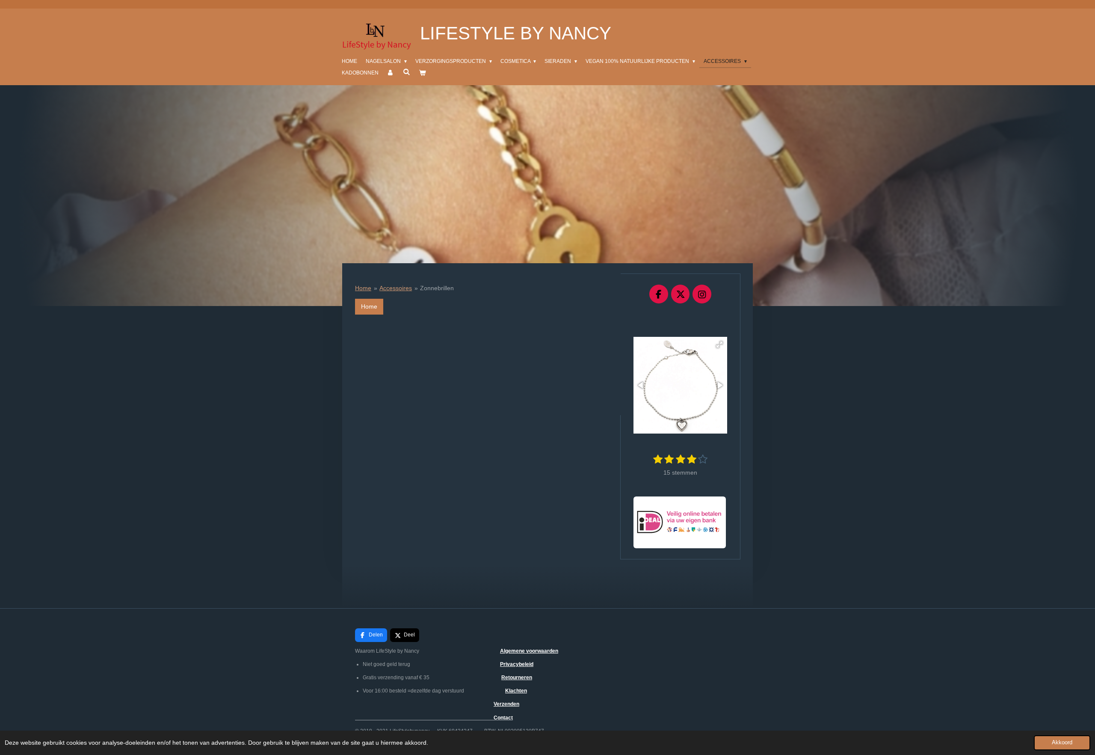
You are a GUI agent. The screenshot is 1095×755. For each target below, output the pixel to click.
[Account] (391, 73)
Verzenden (506, 704)
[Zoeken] (406, 72)
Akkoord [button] (1062, 743)
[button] (719, 344)
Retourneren (516, 678)
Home (363, 288)
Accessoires (395, 288)
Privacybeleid (516, 664)
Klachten (516, 691)
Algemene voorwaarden (529, 651)
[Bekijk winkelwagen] (422, 73)
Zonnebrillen (437, 288)
